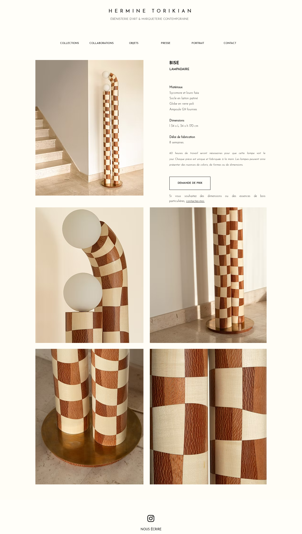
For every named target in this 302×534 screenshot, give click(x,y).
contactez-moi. (195, 201)
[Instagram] (150, 518)
